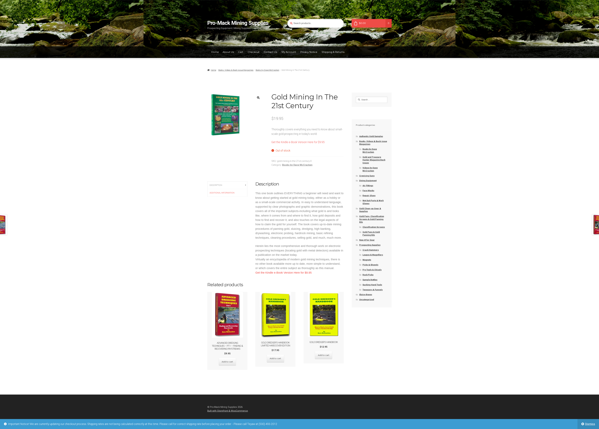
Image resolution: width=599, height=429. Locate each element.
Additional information (221, 193)
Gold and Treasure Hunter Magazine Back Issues (374, 160)
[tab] (227, 185)
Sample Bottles (370, 280)
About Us (228, 52)
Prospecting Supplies (369, 245)
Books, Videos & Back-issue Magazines (235, 70)
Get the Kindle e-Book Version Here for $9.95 (298, 142)
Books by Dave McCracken (267, 70)
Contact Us (270, 52)
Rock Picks (368, 275)
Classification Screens (374, 227)
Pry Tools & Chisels (372, 270)
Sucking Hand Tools (372, 285)
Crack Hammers (371, 250)
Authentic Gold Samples (371, 136)
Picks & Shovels (370, 265)
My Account (289, 52)
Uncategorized (366, 299)
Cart (240, 52)
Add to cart (227, 361)
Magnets (367, 260)
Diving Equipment (368, 180)
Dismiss (590, 424)
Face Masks (368, 190)
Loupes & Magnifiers (373, 255)
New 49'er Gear (367, 240)
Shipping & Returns (333, 52)
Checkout (253, 52)
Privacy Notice (308, 52)
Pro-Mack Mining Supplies (237, 23)
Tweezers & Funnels (373, 290)
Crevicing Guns (367, 176)
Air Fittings (368, 185)
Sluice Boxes (365, 294)
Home (215, 52)
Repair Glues (369, 195)
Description (215, 185)
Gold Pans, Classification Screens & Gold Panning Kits (371, 219)
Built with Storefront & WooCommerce (227, 410)
